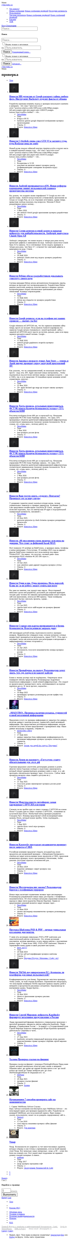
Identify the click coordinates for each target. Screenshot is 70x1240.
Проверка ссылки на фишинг (29, 1059)
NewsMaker (21, 114)
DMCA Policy (20, 1229)
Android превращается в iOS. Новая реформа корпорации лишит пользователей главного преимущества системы (37, 188)
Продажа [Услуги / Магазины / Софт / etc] (41, 958)
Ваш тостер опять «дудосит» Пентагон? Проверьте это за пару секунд (34, 497)
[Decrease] (15, 1191)
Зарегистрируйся (57, 1235)
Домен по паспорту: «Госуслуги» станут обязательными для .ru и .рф (34, 761)
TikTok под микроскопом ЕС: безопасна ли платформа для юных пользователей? (36, 973)
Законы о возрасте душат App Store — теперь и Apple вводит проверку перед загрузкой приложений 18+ (38, 363)
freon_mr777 (22, 947)
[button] (4, 3)
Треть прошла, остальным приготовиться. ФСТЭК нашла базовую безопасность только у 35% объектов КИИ (36, 408)
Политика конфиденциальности (21, 1216)
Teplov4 (20, 1117)
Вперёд (4, 1178)
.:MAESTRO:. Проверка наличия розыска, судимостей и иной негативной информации (38, 714)
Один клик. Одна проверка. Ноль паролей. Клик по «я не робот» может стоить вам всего (36, 584)
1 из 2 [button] (4, 1180)
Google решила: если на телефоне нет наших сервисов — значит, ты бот (37, 319)
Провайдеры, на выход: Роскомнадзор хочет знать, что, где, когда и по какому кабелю (37, 671)
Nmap (12, 1142)
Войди (12, 1237)
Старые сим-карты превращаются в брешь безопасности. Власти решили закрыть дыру (36, 627)
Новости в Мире (30, 127)
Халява (27, 1085)
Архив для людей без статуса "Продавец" (40, 745)
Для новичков (29, 1128)
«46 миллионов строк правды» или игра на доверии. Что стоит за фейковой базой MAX (36, 542)
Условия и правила (17, 1214)
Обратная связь (15, 1212)
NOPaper (20, 1075)
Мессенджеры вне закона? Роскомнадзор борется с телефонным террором (35, 888)
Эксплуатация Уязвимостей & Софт (38, 1168)
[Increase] (12, 1191)
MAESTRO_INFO (24, 731)
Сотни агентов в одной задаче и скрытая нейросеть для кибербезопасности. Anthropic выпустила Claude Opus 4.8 (38, 233)
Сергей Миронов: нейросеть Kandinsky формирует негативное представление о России (34, 1016)
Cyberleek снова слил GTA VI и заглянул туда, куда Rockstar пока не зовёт (38, 142)
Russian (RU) (14, 1208)
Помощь (12, 1218)
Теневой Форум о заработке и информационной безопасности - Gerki (30, 1227)
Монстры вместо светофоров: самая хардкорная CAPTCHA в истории (32, 803)
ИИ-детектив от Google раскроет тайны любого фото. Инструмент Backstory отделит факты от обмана (38, 97)
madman (20, 1157)
